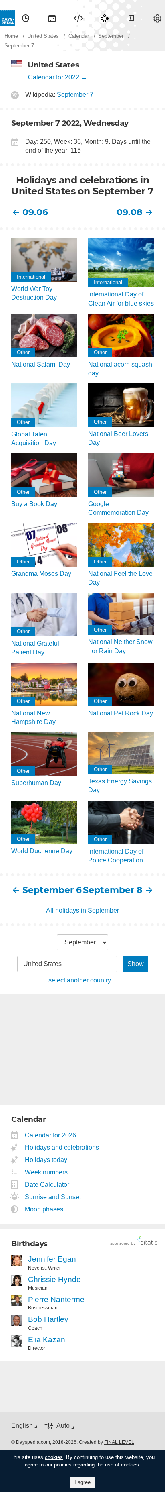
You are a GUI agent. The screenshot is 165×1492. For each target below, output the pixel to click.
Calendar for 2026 (50, 1135)
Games (104, 18)
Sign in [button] (131, 18)
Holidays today (46, 1159)
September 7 (75, 94)
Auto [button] (63, 1425)
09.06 (35, 212)
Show (135, 963)
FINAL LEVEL (119, 1442)
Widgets (78, 18)
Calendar (52, 18)
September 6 (52, 890)
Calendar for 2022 (53, 77)
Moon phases (44, 1209)
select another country (79, 980)
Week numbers (46, 1172)
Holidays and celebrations (62, 1147)
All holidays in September (82, 910)
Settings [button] (157, 18)
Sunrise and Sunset (53, 1197)
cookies (54, 1457)
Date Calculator (47, 1184)
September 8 (113, 890)
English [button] (22, 1425)
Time (25, 18)
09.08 (130, 212)
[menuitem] (25, 18)
